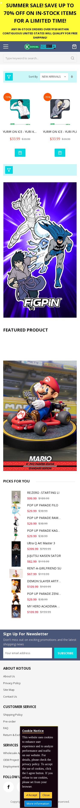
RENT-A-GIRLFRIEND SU (44, 568)
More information (38, 803)
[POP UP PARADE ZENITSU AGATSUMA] (17, 600)
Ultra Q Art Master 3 (41, 543)
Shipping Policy (13, 715)
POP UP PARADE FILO (42, 505)
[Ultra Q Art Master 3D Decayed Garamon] (17, 550)
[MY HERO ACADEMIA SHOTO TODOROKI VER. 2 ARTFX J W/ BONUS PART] (17, 613)
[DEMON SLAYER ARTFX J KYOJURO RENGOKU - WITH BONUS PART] (17, 588)
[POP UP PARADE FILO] (17, 512)
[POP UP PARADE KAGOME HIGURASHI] (17, 537)
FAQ (5, 728)
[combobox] (40, 58)
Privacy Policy (12, 683)
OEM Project (11, 760)
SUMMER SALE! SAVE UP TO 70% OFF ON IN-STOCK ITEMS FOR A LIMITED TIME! (40, 13)
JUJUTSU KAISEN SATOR (44, 556)
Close (46, 795)
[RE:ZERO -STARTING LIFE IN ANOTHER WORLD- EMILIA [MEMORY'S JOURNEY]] (17, 499)
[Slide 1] (40, 403)
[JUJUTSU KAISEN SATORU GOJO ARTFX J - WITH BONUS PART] (17, 562)
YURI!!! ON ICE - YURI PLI (60, 132)
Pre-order (9, 721)
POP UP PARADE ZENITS (44, 594)
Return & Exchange (15, 735)
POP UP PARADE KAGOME (45, 531)
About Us (9, 676)
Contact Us (10, 696)
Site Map (9, 690)
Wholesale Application (17, 753)
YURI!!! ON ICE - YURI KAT (20, 132)
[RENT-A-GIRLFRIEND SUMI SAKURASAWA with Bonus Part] (17, 575)
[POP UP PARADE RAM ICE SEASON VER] (17, 524)
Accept (33, 795)
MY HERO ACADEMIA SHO (45, 606)
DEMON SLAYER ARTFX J (44, 581)
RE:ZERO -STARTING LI (43, 493)
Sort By (33, 76)
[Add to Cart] (20, 153)
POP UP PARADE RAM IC (44, 518)
